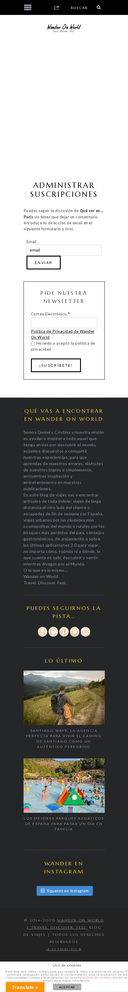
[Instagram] (74, 635)
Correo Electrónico (50, 314)
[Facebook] (42, 635)
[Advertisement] (64, 107)
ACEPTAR (67, 987)
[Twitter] (53, 635)
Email (31, 241)
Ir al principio (62, 949)
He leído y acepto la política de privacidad (63, 346)
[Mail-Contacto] (85, 635)
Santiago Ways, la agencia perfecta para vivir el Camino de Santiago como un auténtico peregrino (64, 738)
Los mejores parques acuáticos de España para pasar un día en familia (64, 823)
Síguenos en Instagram (68, 890)
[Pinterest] (64, 635)
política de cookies (96, 977)
